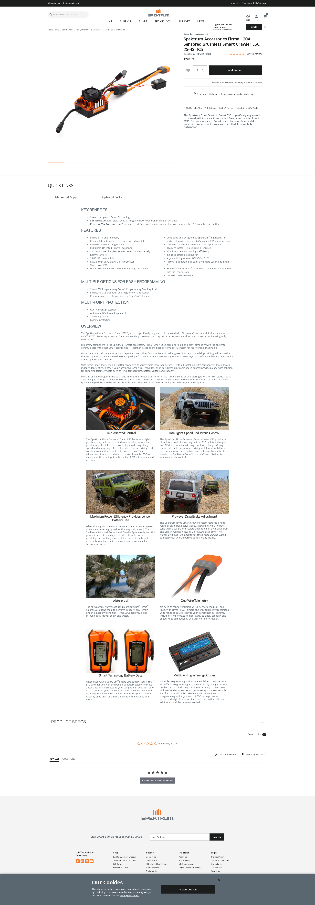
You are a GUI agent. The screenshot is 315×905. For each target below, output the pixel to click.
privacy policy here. (129, 895)
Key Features (225, 108)
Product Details (193, 108)
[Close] (219, 880)
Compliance (216, 864)
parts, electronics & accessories (89, 30)
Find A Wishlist (152, 871)
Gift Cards (117, 864)
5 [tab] (120, 164)
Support (150, 853)
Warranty (215, 871)
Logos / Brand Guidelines (190, 867)
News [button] (200, 22)
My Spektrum (261, 3)
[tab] (225, 754)
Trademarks (216, 867)
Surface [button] (125, 22)
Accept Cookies (188, 889)
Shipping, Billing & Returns (158, 864)
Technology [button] (163, 22)
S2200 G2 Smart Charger (124, 856)
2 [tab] (72, 164)
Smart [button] (143, 22)
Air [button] (110, 22)
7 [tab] (152, 164)
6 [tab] (136, 164)
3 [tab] (88, 164)
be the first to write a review (157, 780)
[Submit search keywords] (51, 14)
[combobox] (68, 14)
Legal (214, 853)
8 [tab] (168, 164)
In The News (184, 860)
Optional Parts (112, 197)
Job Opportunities (186, 864)
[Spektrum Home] (159, 12)
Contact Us (151, 856)
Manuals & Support (68, 197)
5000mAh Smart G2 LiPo (124, 860)
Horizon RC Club (120, 867)
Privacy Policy (217, 856)
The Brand (184, 853)
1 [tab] (56, 164)
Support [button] (184, 22)
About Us (235, 3)
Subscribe (216, 837)
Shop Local (247, 3)
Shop (115, 853)
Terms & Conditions (220, 860)
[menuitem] (111, 22)
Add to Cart (235, 70)
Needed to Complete (247, 108)
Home (50, 30)
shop (57, 30)
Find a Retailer (152, 867)
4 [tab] (104, 164)
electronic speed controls (115, 30)
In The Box (210, 108)
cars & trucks (68, 30)
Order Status (152, 860)
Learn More (257, 82)
